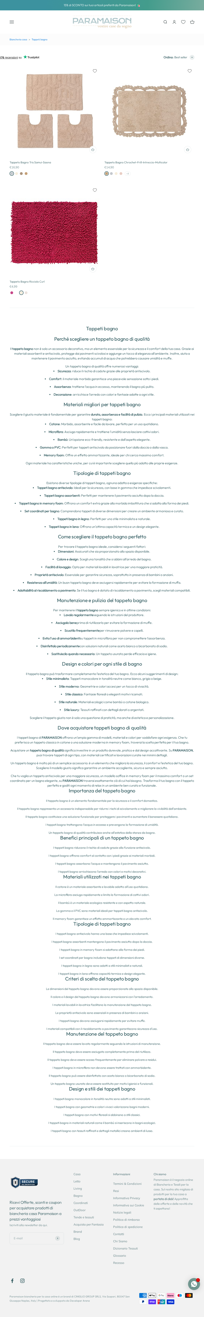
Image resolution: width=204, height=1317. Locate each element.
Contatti (118, 1234)
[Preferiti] (183, 22)
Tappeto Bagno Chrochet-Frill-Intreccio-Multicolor (136, 162)
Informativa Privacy (126, 1198)
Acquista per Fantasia (89, 1224)
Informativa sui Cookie (128, 1205)
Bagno (78, 1196)
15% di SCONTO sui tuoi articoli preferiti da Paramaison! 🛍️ (102, 5)
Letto (77, 1181)
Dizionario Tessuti (125, 1248)
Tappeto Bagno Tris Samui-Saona (30, 162)
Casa (77, 1174)
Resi (116, 1191)
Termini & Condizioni (127, 1184)
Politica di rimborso (126, 1220)
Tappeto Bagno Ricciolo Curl (27, 281)
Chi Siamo (120, 1241)
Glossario (119, 1255)
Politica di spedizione (128, 1227)
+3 (128, 173)
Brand (78, 1232)
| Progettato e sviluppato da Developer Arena (63, 1300)
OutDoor (79, 1210)
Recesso (118, 1263)
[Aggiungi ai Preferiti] (95, 71)
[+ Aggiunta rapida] (92, 149)
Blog (77, 1239)
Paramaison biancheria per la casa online (34, 1296)
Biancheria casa (18, 39)
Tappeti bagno (39, 39)
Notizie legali (122, 1212)
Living (78, 1188)
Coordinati (81, 1203)
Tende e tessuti (84, 1217)
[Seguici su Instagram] (22, 1280)
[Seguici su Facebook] (12, 1280)
